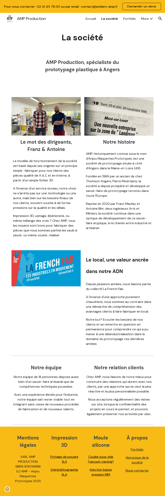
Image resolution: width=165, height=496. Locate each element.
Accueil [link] (90, 19)
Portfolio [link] (129, 19)
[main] (82, 37)
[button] (160, 18)
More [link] (145, 19)
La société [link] (109, 19)
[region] (82, 6)
